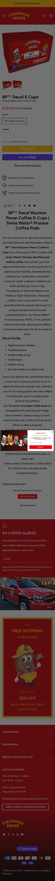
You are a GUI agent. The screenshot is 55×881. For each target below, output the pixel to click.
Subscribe (40, 447)
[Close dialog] (52, 432)
